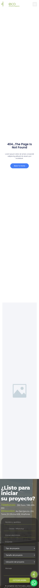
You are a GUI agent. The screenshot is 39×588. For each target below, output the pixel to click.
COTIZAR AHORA (19, 580)
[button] (35, 4)
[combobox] (6, 529)
